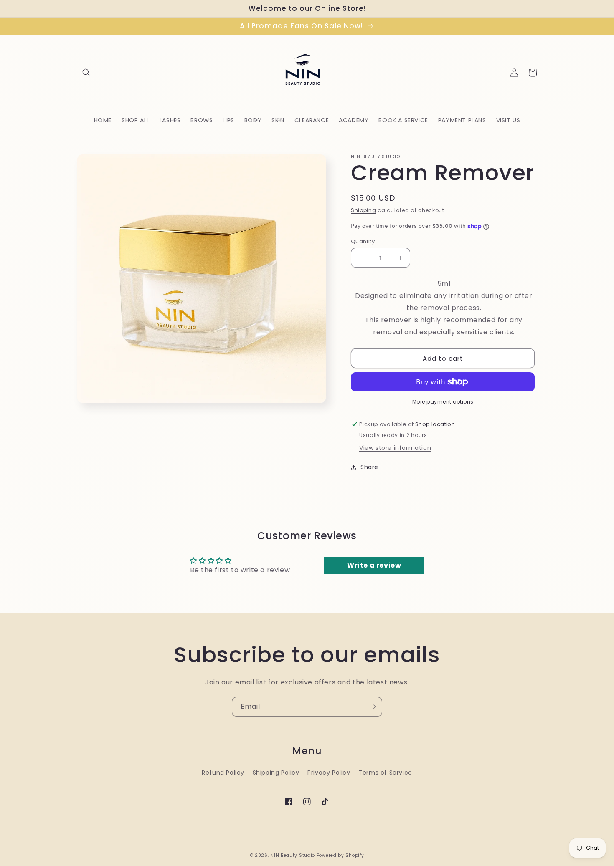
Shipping (363, 210)
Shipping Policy (276, 772)
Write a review (374, 565)
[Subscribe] (372, 707)
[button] (86, 72)
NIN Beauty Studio (292, 855)
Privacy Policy (328, 772)
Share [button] (369, 467)
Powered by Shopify (340, 855)
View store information (395, 448)
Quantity (363, 241)
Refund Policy (223, 772)
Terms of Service (385, 772)
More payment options (443, 401)
